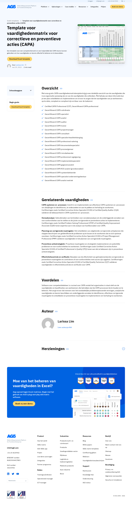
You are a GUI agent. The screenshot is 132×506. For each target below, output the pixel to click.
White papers (87, 445)
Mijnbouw (63, 455)
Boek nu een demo (24, 403)
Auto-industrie (65, 470)
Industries (64, 436)
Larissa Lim (20, 65)
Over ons (108, 441)
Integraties (41, 460)
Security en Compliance (113, 480)
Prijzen (39, 453)
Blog (84, 441)
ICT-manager (41, 483)
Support (86, 466)
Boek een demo (117, 7)
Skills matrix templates (91, 449)
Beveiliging (109, 465)
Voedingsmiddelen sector (69, 451)
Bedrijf (108, 436)
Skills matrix (41, 445)
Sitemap (108, 451)
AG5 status (87, 483)
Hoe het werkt (42, 441)
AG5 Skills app (42, 449)
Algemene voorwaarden (113, 476)
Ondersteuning (88, 479)
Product (40, 436)
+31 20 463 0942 (113, 1)
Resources (87, 436)
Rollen (39, 470)
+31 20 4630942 (13, 453)
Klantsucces (87, 471)
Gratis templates (13, 21)
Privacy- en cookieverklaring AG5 (112, 470)
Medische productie (67, 466)
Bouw (62, 474)
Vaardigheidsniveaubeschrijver (92, 460)
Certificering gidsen (89, 453)
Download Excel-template (19, 59)
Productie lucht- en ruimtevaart (66, 442)
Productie (63, 447)
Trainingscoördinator (44, 475)
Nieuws (107, 455)
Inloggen (90, 1)
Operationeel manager (45, 479)
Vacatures (108, 459)
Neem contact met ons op (113, 446)
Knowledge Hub (88, 475)
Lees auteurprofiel (65, 327)
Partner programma (44, 464)
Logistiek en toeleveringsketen (66, 460)
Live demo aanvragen (44, 457)
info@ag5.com (100, 1)
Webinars (86, 457)
